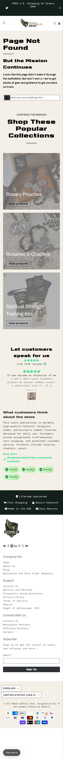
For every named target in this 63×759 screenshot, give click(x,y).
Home (6, 562)
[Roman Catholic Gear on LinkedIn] (15, 546)
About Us (9, 565)
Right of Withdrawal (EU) (21, 608)
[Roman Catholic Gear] (31, 23)
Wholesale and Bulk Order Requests (28, 573)
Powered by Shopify (39, 706)
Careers (8, 631)
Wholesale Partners (17, 624)
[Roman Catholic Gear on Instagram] (11, 546)
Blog (6, 569)
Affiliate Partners (16, 628)
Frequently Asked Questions (23, 593)
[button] (29, 404)
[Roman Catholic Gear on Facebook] (8, 546)
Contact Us (10, 586)
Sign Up (31, 669)
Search (7, 604)
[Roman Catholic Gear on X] (23, 546)
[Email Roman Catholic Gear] (4, 546)
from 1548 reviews (30, 363)
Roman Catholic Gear (23, 703)
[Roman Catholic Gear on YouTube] (26, 546)
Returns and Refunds (17, 589)
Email (7, 655)
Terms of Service (15, 600)
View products (18, 203)
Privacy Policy (13, 597)
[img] (31, 360)
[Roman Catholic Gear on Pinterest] (19, 546)
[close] (59, 7)
